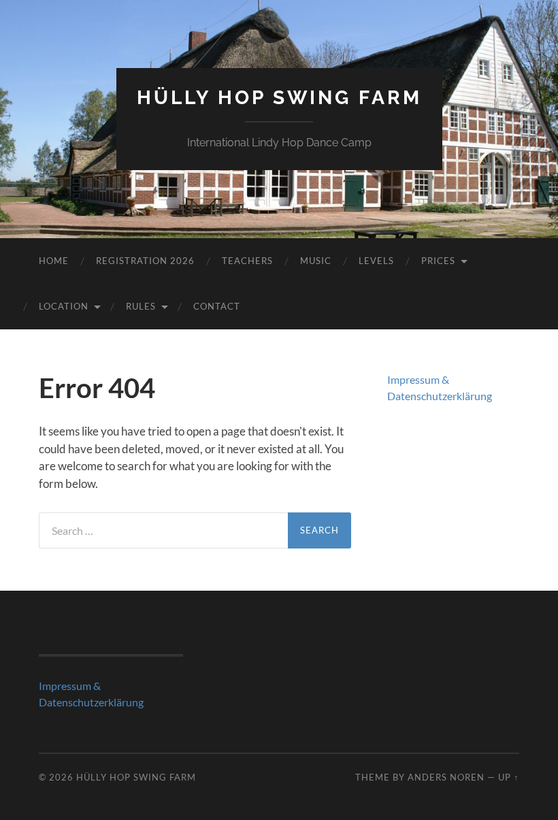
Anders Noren (446, 777)
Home (54, 260)
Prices (438, 260)
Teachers (247, 260)
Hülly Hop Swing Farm (279, 97)
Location (63, 306)
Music (315, 260)
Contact (216, 306)
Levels (376, 260)
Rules (141, 306)
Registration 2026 (145, 260)
